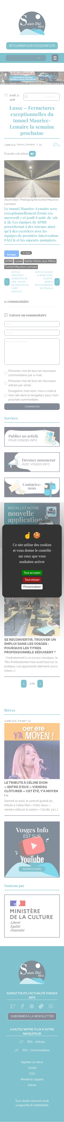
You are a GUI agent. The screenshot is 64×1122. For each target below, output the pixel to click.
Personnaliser (32, 586)
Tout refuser (32, 579)
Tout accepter (32, 572)
